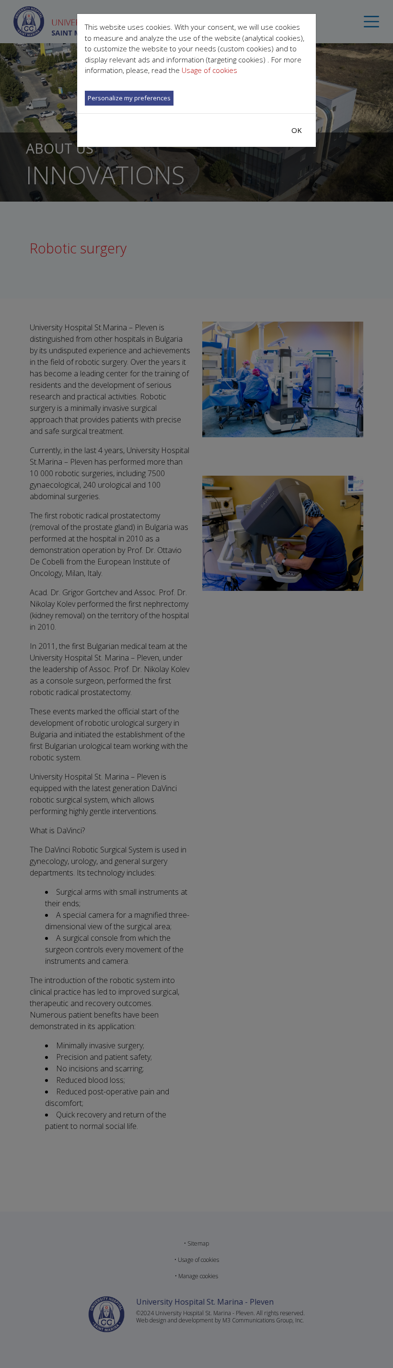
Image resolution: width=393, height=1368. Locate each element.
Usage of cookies (209, 70)
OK (296, 130)
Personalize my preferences (129, 98)
